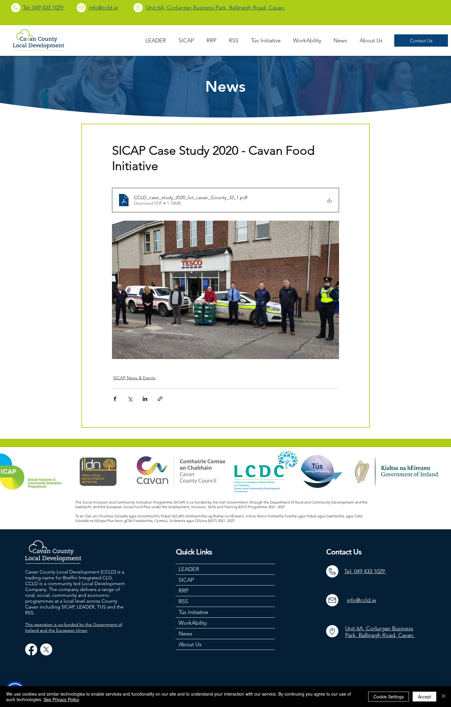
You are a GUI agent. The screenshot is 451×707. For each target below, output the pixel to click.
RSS (183, 601)
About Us (190, 644)
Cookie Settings (388, 696)
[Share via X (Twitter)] (130, 399)
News (185, 633)
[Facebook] (31, 649)
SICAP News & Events (134, 378)
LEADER (189, 569)
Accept (424, 696)
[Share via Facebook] (115, 399)
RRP (183, 590)
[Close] (443, 696)
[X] (46, 649)
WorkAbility (193, 623)
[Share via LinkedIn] (145, 399)
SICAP (186, 580)
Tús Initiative (193, 612)
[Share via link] (160, 399)
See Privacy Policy (61, 699)
